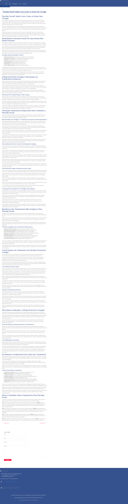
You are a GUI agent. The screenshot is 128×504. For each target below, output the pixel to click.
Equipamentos (15, 3)
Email (5, 438)
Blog (20, 3)
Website (5, 442)
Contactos (24, 3)
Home (6, 3)
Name (5, 434)
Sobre (10, 3)
